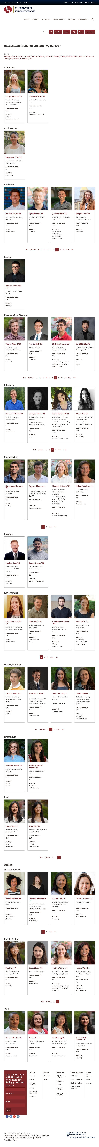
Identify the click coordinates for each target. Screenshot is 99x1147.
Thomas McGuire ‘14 (14, 414)
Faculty (59, 1084)
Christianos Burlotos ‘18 (14, 487)
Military (7, 59)
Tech (30, 59)
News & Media (83, 19)
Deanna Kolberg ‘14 (84, 898)
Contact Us (37, 1138)
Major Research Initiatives (61, 1077)
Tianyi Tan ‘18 (11, 826)
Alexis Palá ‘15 (82, 414)
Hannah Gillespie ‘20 (61, 486)
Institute (32, 1076)
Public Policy (24, 59)
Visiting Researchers (77, 1079)
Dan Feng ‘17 (11, 968)
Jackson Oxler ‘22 (59, 213)
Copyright (7, 1133)
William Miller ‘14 (13, 213)
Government (69, 56)
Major (74, 32)
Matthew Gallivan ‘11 (36, 694)
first (27, 249)
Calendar (71, 19)
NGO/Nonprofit (14, 59)
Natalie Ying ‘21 (82, 968)
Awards (32, 1088)
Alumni (45, 1079)
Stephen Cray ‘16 (13, 563)
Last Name (9, 1094)
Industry (66, 32)
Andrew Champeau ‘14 (37, 487)
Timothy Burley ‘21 (14, 1038)
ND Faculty (74, 1076)
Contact (32, 1079)
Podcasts (89, 1083)
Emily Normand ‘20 (60, 414)
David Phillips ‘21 (83, 344)
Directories (47, 1076)
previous (33, 249)
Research (45, 19)
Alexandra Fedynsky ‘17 (37, 899)
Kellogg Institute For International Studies (17, 1135)
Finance (62, 56)
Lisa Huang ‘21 (58, 1038)
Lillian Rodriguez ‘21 (84, 486)
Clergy (28, 56)
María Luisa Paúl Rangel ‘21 (36, 766)
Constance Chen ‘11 (14, 157)
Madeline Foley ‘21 (37, 96)
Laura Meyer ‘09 (36, 968)
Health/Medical (78, 56)
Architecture (14, 56)
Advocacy (7, 56)
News (88, 1080)
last (72, 249)
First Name (10, 1086)
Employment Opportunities (34, 1092)
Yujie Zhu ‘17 (34, 826)
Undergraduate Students (61, 1094)
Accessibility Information (11, 1140)
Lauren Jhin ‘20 (58, 898)
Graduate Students (59, 1089)
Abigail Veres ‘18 (83, 213)
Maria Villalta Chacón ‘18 (81, 1039)
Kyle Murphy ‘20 (36, 213)
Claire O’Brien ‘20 (59, 968)
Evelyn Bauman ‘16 (14, 96)
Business (22, 56)
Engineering (55, 56)
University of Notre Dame (22, 1133)
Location (58, 32)
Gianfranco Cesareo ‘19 (60, 622)
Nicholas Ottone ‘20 (60, 344)
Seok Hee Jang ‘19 (59, 693)
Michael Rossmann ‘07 (14, 287)
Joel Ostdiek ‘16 (35, 344)
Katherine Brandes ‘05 (13, 622)
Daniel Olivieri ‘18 (13, 344)
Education (48, 56)
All (51, 32)
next (67, 249)
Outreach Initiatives (33, 1084)
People (35, 19)
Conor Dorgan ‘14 (36, 563)
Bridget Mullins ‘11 (37, 414)
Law (93, 56)
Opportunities (58, 19)
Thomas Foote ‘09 (13, 693)
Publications (60, 1081)
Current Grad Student (37, 56)
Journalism (87, 56)
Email (8, 1101)
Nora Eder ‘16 (34, 1038)
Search (92, 20)
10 (65, 378)
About (26, 19)
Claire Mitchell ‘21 (83, 693)
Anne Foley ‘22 (82, 621)
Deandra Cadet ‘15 (13, 898)
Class (80, 32)
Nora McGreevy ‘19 (14, 765)
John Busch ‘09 (35, 621)
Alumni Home (90, 32)
